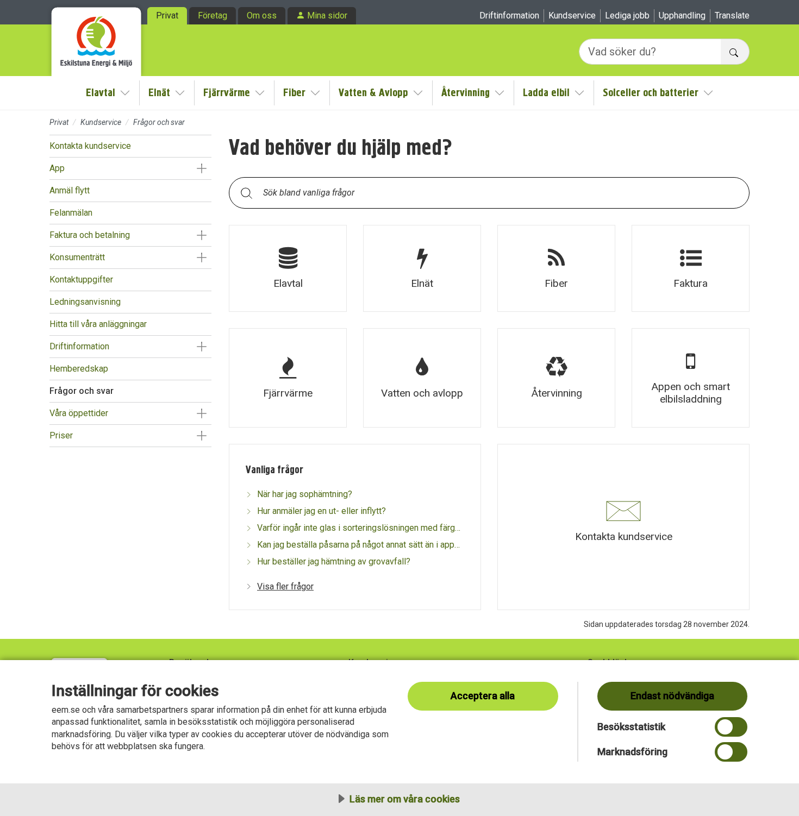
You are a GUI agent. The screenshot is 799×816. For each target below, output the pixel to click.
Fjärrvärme (226, 92)
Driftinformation (509, 15)
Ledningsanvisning (85, 302)
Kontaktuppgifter (81, 279)
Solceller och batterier (650, 92)
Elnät (159, 92)
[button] (201, 168)
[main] (489, 393)
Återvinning (465, 92)
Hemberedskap (78, 368)
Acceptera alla (483, 695)
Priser (61, 435)
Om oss (262, 15)
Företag (212, 15)
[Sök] (246, 192)
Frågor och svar (81, 391)
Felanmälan (70, 213)
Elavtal (100, 92)
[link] (287, 268)
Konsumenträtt (77, 257)
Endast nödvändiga (672, 695)
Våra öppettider (78, 413)
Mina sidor (327, 15)
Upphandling (682, 15)
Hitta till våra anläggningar (98, 324)
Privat (167, 15)
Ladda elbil (546, 92)
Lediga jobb (627, 15)
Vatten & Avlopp (373, 92)
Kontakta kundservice (90, 146)
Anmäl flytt (69, 190)
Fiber (294, 92)
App (57, 168)
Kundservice (572, 15)
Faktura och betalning (89, 235)
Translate (732, 15)
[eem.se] (96, 38)
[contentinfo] (489, 372)
